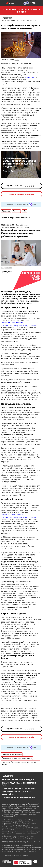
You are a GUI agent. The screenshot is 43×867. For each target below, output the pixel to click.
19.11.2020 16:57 (6, 18)
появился (29, 77)
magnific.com (6, 268)
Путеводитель (25, 791)
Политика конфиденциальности (15, 855)
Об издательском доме (23, 780)
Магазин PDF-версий (25, 788)
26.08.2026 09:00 (7, 225)
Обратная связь (9, 791)
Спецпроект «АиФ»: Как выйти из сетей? (21, 10)
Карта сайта (8, 794)
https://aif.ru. (31, 851)
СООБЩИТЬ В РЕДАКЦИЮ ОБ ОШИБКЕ (18, 797)
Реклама (6, 780)
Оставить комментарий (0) (21, 194)
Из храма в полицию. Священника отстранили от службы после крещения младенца (19, 162)
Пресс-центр (7, 788)
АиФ (17, 60)
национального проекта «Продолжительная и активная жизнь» (19, 324)
